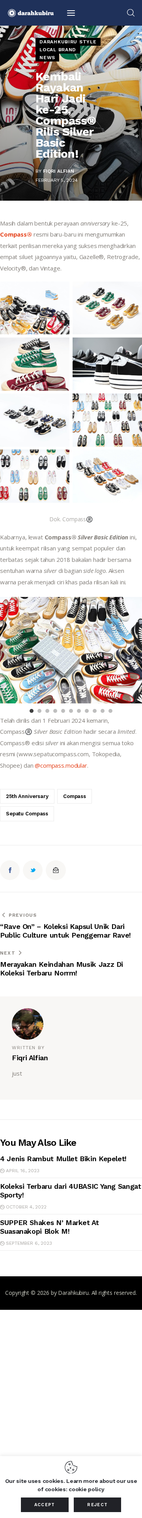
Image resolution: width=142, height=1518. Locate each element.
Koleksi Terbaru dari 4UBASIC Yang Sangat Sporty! (70, 1190)
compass (74, 796)
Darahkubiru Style (67, 42)
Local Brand (57, 49)
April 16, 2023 (22, 1170)
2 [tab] (39, 711)
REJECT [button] (97, 1504)
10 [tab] (102, 711)
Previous (6, 650)
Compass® (16, 234)
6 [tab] (71, 711)
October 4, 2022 (26, 1207)
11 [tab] (110, 711)
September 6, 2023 (29, 1243)
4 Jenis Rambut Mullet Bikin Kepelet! (63, 1158)
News (47, 57)
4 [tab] (55, 711)
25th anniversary (27, 796)
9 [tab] (95, 711)
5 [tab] (63, 711)
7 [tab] (79, 711)
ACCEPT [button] (44, 1504)
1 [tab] (32, 711)
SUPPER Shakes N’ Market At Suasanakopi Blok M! (49, 1226)
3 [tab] (47, 711)
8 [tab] (87, 711)
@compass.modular (61, 765)
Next (136, 650)
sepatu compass (27, 814)
